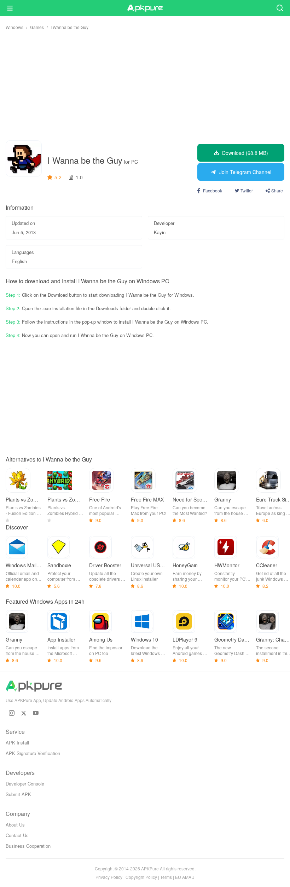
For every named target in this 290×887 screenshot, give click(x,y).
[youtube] (36, 713)
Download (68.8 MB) (245, 152)
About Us (15, 824)
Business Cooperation (28, 845)
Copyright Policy (141, 877)
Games (37, 27)
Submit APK (18, 794)
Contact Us (17, 835)
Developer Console (25, 783)
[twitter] (24, 713)
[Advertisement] (145, 85)
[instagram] (12, 713)
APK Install (17, 742)
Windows (14, 27)
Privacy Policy (108, 877)
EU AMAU (185, 877)
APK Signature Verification (33, 753)
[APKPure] (145, 8)
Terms (166, 877)
